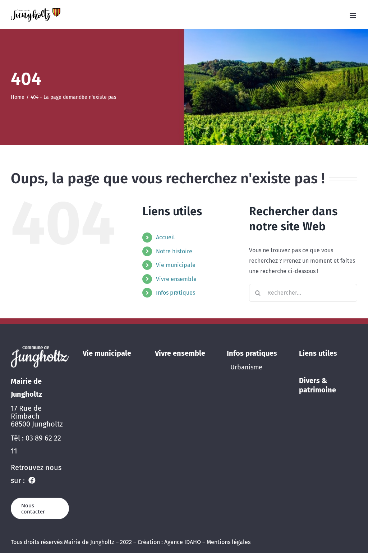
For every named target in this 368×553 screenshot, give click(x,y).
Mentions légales (228, 542)
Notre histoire (174, 251)
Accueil (165, 237)
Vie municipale (176, 265)
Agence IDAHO (182, 542)
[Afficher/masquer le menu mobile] (353, 15)
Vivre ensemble (176, 279)
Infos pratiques (175, 292)
